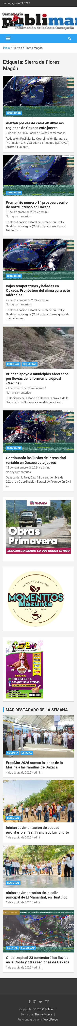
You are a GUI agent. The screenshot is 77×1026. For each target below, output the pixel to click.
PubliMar (47, 1009)
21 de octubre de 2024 (20, 388)
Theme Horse (43, 1014)
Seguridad (14, 113)
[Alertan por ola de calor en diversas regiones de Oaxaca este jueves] (38, 97)
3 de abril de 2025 (17, 133)
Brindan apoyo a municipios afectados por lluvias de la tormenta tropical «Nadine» (37, 378)
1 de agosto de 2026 (18, 837)
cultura (12, 752)
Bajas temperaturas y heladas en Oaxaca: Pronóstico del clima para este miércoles (38, 290)
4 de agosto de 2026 (18, 772)
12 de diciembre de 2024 (21, 212)
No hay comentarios (52, 133)
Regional (13, 364)
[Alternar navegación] (8, 38)
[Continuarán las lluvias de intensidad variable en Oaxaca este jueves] (38, 431)
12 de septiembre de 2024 (22, 467)
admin (34, 133)
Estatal (27, 752)
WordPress (50, 1019)
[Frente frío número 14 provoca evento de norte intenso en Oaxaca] (38, 176)
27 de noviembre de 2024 (22, 300)
